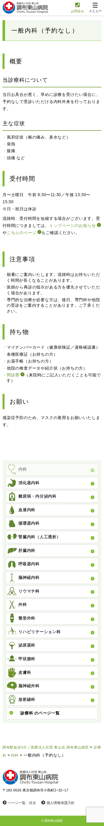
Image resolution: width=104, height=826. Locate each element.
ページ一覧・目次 (22, 803)
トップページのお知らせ (72, 225)
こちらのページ (22, 232)
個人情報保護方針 (60, 803)
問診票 (13, 375)
